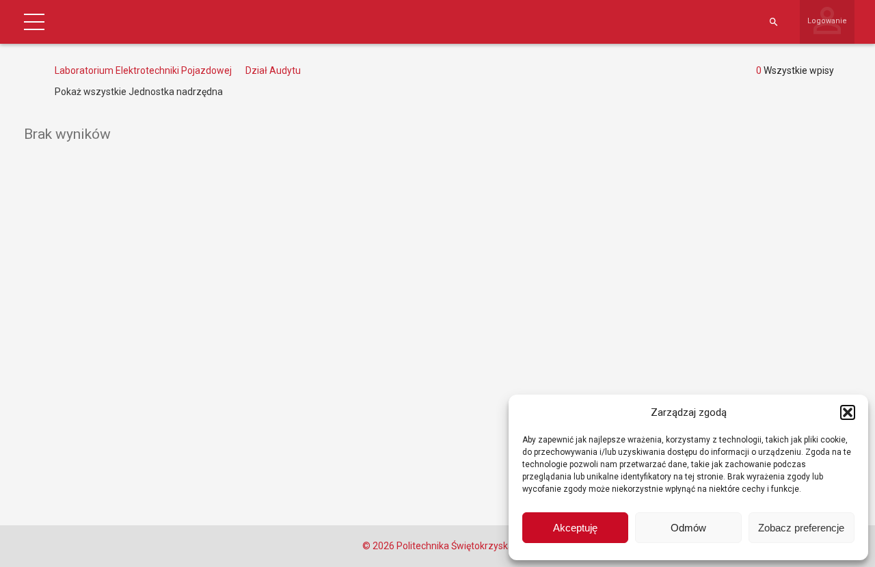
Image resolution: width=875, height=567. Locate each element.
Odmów (688, 527)
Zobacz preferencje (801, 527)
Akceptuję (575, 527)
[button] (847, 412)
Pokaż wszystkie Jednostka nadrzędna (139, 91)
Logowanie (827, 20)
